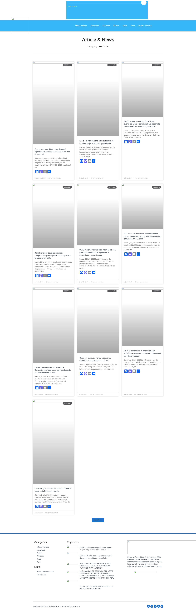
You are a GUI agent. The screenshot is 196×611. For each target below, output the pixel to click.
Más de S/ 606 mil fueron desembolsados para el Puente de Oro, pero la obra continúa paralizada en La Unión (142, 236)
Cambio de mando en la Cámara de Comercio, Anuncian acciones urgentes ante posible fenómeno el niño (53, 370)
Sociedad (106, 26)
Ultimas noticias (81, 26)
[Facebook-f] (148, 606)
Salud (125, 26)
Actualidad (95, 26)
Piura (133, 26)
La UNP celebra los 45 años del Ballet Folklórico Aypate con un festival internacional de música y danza (142, 353)
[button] (98, 520)
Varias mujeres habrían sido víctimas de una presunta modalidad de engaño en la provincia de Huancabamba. (97, 252)
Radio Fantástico (145, 26)
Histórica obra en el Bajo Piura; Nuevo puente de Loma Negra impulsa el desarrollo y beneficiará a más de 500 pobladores (142, 123)
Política (116, 26)
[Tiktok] (161, 606)
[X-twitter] (155, 606)
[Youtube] (158, 606)
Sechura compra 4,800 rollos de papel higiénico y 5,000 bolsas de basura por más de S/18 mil (52, 151)
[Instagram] (151, 606)
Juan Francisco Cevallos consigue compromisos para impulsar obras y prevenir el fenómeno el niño (53, 255)
